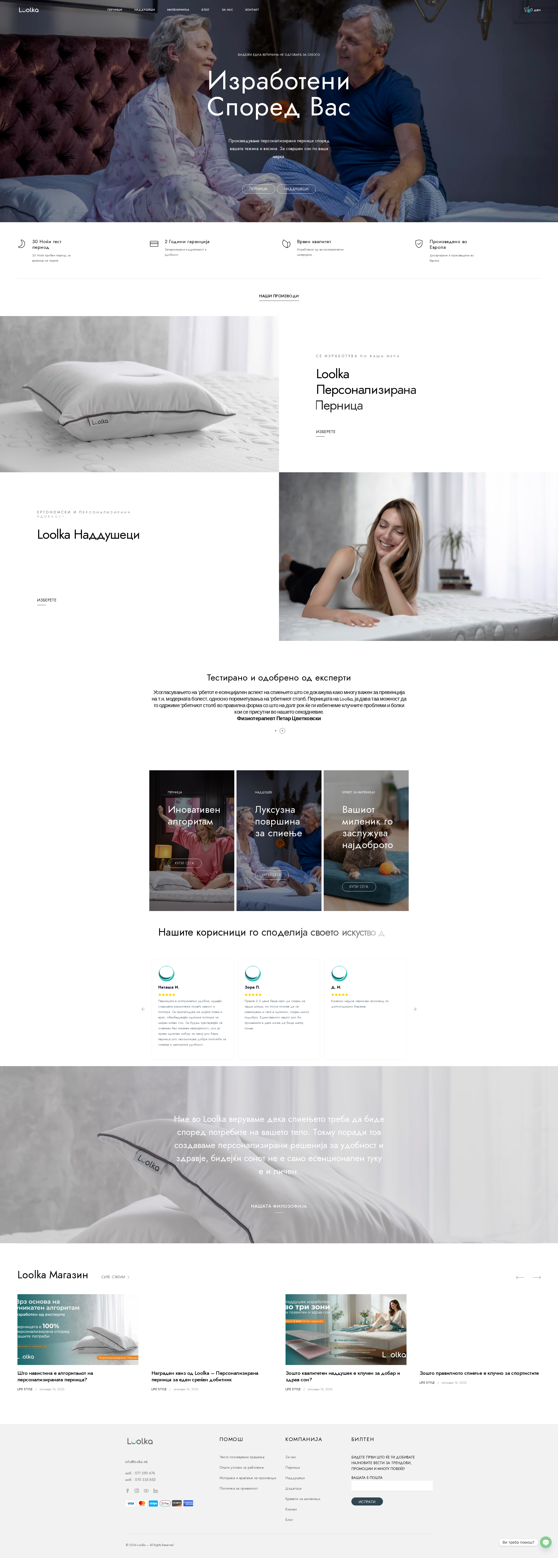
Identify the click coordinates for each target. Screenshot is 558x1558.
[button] (275, 730)
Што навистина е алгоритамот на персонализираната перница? (55, 1376)
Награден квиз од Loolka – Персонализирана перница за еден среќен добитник (204, 1376)
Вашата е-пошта (367, 1477)
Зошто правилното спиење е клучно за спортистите (479, 1373)
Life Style (25, 1389)
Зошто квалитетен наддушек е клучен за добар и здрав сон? (343, 1376)
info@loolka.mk (136, 1461)
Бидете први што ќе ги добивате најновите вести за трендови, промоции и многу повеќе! (383, 1463)
